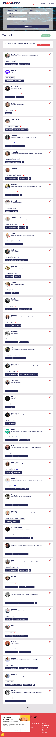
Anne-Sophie (16, 527)
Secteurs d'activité (12, 10)
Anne (13, 593)
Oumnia (14, 152)
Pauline (14, 266)
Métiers (31, 10)
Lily (12, 560)
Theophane (16, 217)
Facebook (45, 727)
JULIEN (14, 234)
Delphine (15, 54)
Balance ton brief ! (44, 45)
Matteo (14, 70)
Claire (13, 348)
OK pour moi (25, 730)
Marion (14, 315)
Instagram (45, 730)
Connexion (42, 3)
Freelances (31, 726)
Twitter (45, 729)
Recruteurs (31, 727)
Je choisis (16, 730)
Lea (12, 625)
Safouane (15, 119)
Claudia (14, 185)
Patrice (14, 511)
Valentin (14, 446)
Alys (13, 103)
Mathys (14, 397)
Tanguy (14, 495)
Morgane (15, 430)
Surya (13, 658)
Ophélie (14, 332)
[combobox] (39, 13)
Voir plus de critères (28, 21)
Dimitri (14, 201)
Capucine (15, 462)
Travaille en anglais (12, 16)
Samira (14, 168)
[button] (3, 734)
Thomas (14, 381)
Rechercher (27, 26)
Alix (12, 544)
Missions (28, 3)
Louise (14, 478)
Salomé (14, 250)
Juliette (14, 283)
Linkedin (45, 732)
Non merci (6, 730)
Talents (33, 3)
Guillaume (15, 87)
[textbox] (35, 13)
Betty (13, 576)
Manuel (14, 609)
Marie (13, 691)
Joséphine (15, 136)
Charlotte (15, 364)
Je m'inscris (46, 35)
